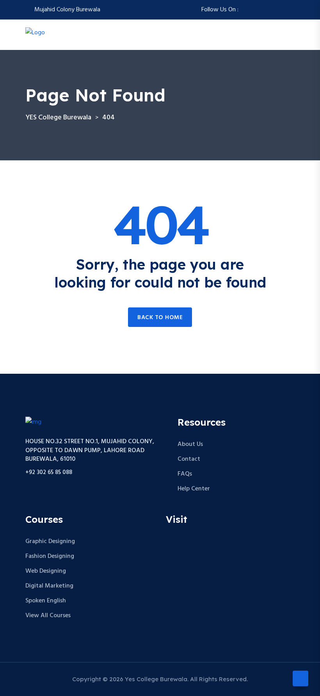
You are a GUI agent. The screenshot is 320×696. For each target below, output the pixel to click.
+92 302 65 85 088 (48, 473)
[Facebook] (245, 10)
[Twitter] (264, 10)
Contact (189, 459)
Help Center (194, 489)
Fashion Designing (49, 556)
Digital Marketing (49, 586)
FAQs (185, 474)
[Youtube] (292, 10)
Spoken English (45, 601)
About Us (190, 444)
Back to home (160, 317)
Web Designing (45, 571)
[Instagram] (254, 10)
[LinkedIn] (283, 10)
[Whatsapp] (273, 10)
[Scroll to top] (300, 678)
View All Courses (48, 616)
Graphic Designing (50, 541)
